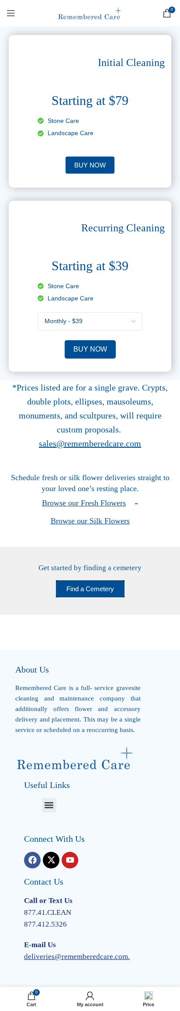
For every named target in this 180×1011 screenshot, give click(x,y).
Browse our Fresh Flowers (84, 503)
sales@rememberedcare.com (90, 443)
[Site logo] (90, 12)
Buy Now (90, 349)
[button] (49, 805)
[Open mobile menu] (11, 13)
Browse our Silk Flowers (90, 520)
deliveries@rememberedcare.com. (77, 956)
